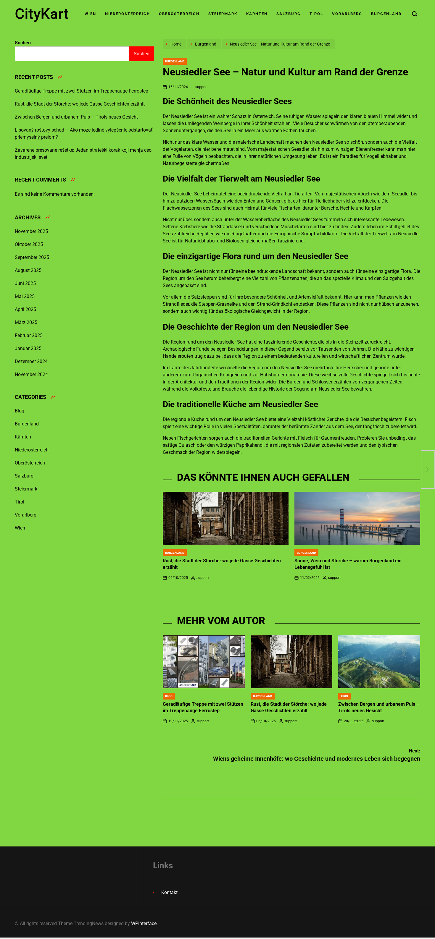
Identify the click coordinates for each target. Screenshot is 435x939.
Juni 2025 (25, 283)
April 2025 (25, 309)
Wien (90, 14)
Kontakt (169, 892)
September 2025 (32, 257)
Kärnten (257, 14)
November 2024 (31, 374)
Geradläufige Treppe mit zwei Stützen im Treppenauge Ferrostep (81, 91)
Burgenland (386, 14)
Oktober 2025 (29, 244)
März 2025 (26, 322)
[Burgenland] (204, 49)
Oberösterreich (179, 14)
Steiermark (222, 14)
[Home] (175, 49)
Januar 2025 (28, 348)
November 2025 (31, 231)
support (201, 87)
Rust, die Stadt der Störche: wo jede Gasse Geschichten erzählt (80, 104)
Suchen (23, 43)
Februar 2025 (29, 335)
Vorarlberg (347, 14)
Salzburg (288, 14)
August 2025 (28, 270)
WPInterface (144, 923)
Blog (169, 696)
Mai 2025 (25, 296)
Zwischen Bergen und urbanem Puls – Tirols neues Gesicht (76, 117)
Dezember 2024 (31, 361)
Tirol (316, 14)
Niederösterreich (127, 14)
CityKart (42, 14)
